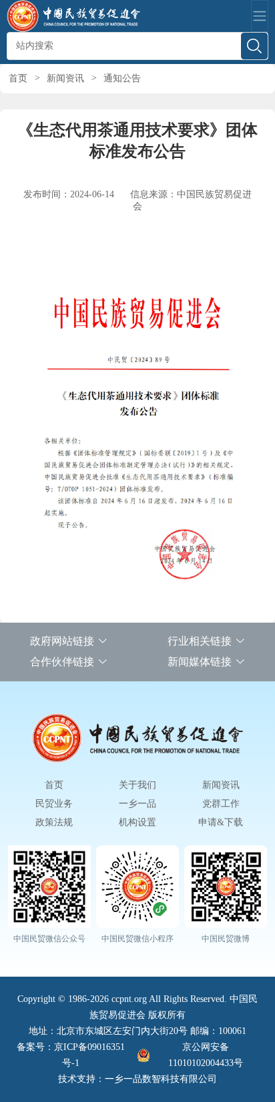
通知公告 (122, 78)
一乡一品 (137, 804)
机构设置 (137, 822)
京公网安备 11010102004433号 (205, 1055)
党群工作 (221, 804)
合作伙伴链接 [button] (62, 661)
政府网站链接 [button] (62, 641)
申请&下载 (220, 822)
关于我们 (137, 785)
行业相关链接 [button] (200, 641)
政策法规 (54, 822)
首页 (18, 78)
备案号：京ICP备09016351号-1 (71, 1055)
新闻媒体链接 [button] (200, 661)
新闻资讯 (65, 78)
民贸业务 (54, 804)
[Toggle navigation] (259, 16)
